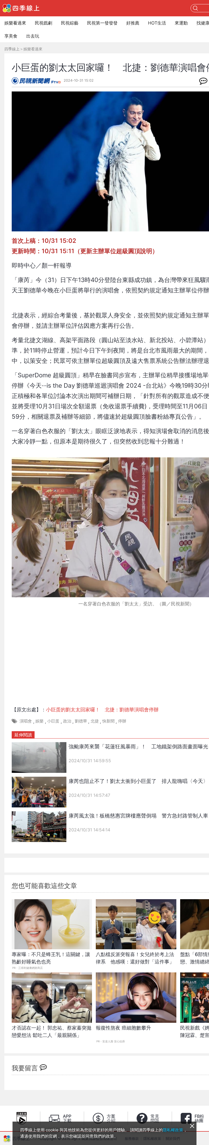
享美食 (10, 36)
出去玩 (32, 36)
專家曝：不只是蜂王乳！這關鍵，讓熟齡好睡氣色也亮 (51, 958)
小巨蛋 (53, 721)
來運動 (181, 23)
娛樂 (39, 721)
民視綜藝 (69, 23)
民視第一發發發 (102, 23)
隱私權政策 (173, 1129)
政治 (67, 721)
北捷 (95, 721)
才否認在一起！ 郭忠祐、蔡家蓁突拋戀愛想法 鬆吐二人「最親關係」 (51, 1031)
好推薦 (132, 23)
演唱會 (26, 721)
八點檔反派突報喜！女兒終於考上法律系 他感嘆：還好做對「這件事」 (135, 958)
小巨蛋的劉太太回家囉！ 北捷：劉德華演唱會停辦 (102, 709)
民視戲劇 (43, 23)
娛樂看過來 (15, 23)
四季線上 (12, 49)
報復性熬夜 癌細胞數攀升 (123, 1028)
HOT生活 (157, 23)
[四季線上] (21, 8)
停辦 (122, 721)
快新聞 (108, 721)
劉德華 (81, 721)
